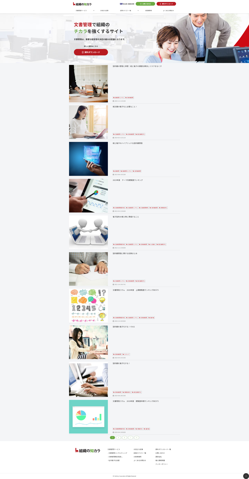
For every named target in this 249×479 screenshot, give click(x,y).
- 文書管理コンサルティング (117, 453)
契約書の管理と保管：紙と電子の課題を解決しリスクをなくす (137, 66)
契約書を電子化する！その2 (124, 326)
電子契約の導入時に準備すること (126, 216)
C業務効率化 (163, 207)
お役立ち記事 (104, 10)
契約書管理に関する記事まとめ (125, 253)
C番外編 (152, 317)
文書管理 (116, 171)
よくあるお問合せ (168, 10)
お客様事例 (148, 10)
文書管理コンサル (119, 97)
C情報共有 (139, 429)
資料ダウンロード (167, 4)
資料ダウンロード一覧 (163, 449)
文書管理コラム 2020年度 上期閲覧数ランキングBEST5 (136, 290)
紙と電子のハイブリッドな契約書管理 (127, 143)
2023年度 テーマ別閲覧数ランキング (128, 180)
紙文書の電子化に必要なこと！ (125, 106)
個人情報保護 (160, 460)
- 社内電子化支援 (113, 460)
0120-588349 (128, 4)
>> (136, 437)
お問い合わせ (146, 4)
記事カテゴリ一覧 (125, 10)
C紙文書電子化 (141, 134)
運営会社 (158, 456)
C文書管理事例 (144, 207)
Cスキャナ (126, 354)
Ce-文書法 (152, 244)
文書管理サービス (81, 10)
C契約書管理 (130, 97)
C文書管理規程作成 (119, 207)
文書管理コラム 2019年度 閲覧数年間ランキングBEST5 (136, 401)
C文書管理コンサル (119, 134)
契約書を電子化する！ (121, 363)
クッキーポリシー (161, 464)
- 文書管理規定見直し (115, 456)
